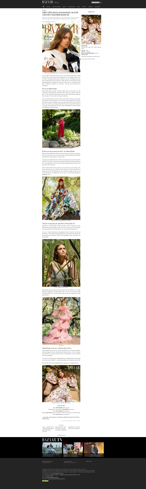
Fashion (48, 6)
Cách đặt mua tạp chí (46, 462)
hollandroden (75, 363)
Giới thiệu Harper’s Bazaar (47, 461)
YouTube (57, 2)
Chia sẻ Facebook (79, 21)
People (78, 6)
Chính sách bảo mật (68, 461)
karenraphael (67, 411)
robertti (54, 412)
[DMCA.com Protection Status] (45, 480)
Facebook (54, 2)
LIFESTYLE (84, 6)
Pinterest (78, 21)
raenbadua (71, 409)
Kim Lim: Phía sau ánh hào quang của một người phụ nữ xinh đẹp (61, 429)
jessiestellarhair (66, 414)
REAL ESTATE (97, 6)
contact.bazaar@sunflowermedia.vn (52, 477)
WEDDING (90, 6)
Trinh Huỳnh (47, 21)
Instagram (55, 2)
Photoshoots (71, 6)
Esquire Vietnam (89, 461)
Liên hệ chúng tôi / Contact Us (70, 462)
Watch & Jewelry (56, 6)
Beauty (64, 6)
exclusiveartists (69, 412)
